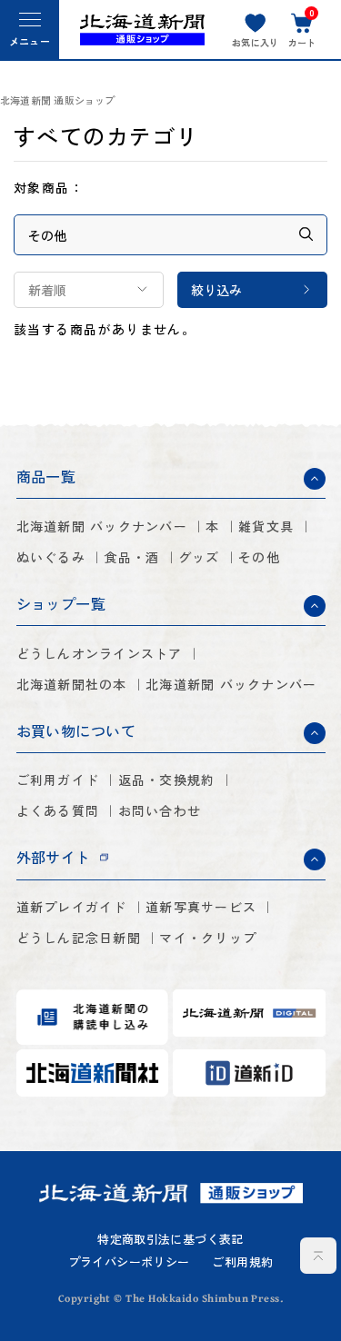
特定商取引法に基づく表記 (170, 1240)
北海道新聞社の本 (71, 684)
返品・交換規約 (167, 779)
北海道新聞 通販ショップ (57, 100)
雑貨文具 (266, 526)
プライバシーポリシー (129, 1262)
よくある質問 (58, 810)
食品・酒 (131, 557)
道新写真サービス (200, 906)
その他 (259, 557)
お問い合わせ (160, 810)
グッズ (199, 557)
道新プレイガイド (71, 906)
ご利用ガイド (58, 779)
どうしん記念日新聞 (78, 937)
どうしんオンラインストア (99, 653)
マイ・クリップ (207, 937)
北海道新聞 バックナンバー (101, 526)
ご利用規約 (242, 1262)
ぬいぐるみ (50, 557)
